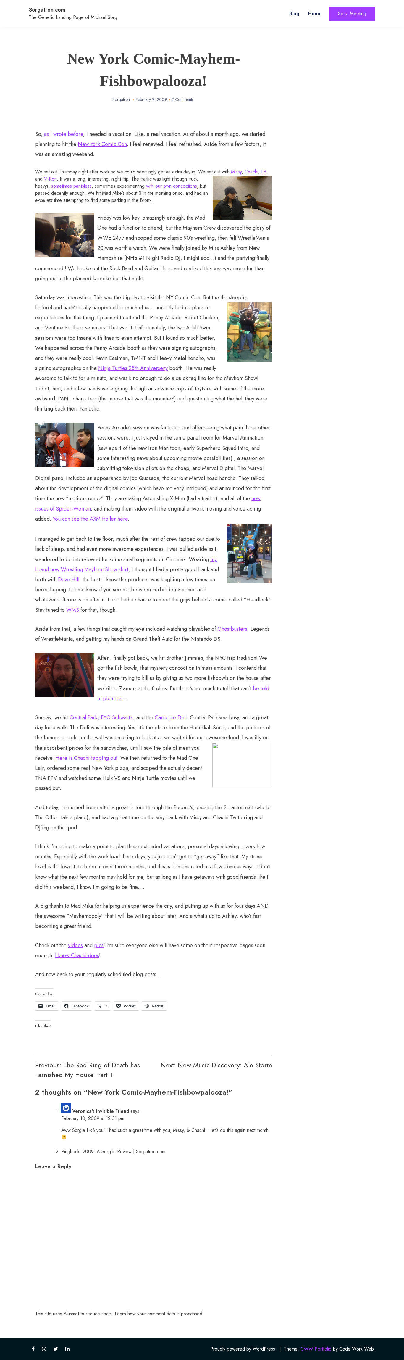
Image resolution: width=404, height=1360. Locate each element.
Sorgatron (121, 99)
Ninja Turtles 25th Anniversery (133, 368)
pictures (112, 698)
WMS (72, 610)
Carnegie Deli (171, 717)
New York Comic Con (102, 144)
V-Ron (50, 179)
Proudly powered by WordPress (242, 1348)
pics (99, 945)
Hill (75, 579)
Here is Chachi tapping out (86, 758)
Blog (294, 13)
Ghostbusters (232, 629)
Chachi (251, 171)
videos (75, 945)
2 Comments (182, 99)
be (256, 688)
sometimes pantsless (71, 186)
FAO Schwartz (117, 717)
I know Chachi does (77, 955)
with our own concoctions (171, 186)
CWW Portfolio (316, 1348)
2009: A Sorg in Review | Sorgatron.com (124, 1151)
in (99, 698)
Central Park (84, 717)
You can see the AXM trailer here (90, 519)
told (265, 688)
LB (263, 171)
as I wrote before (63, 134)
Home (315, 13)
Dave (64, 579)
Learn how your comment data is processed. (159, 1313)
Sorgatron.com (47, 10)
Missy (236, 171)
